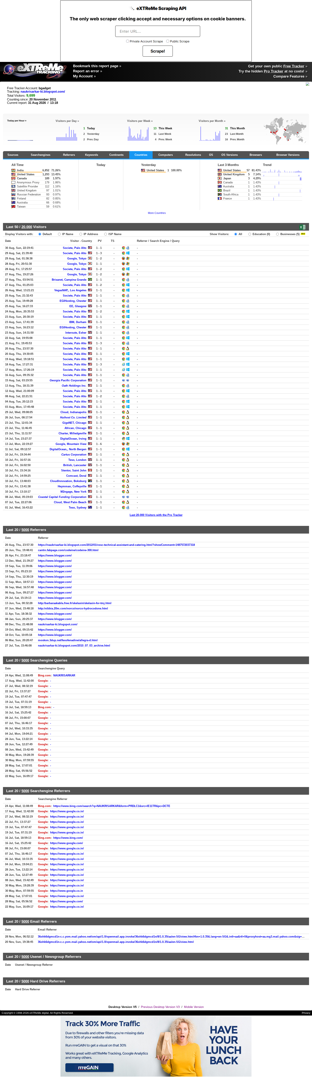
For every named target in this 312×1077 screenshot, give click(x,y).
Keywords (91, 154)
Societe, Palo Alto (74, 247)
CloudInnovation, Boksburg (68, 481)
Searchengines (40, 154)
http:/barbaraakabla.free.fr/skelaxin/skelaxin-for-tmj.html (74, 603)
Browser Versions (287, 154)
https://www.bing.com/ (68, 837)
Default (47, 234)
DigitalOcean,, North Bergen (68, 449)
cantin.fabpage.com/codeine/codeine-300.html (68, 550)
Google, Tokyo (76, 258)
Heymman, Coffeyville (72, 486)
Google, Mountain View (71, 444)
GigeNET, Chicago (74, 422)
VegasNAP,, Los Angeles (70, 290)
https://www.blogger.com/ (55, 555)
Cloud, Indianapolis (73, 412)
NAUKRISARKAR (64, 675)
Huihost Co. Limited (73, 417)
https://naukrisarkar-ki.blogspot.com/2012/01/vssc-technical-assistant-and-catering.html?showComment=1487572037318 (116, 544)
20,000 (26, 227)
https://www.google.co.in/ (67, 811)
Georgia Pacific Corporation (68, 380)
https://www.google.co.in (66, 890)
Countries (141, 154)
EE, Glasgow (77, 306)
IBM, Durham (77, 322)
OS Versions (229, 154)
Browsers (256, 154)
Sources (12, 154)
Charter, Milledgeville (72, 433)
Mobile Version (194, 1007)
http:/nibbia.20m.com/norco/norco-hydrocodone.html (73, 608)
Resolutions (193, 154)
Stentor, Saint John (73, 470)
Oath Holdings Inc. (74, 385)
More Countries (157, 213)
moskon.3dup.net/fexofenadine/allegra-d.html (68, 640)
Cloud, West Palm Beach (70, 502)
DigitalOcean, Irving (73, 438)
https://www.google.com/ (66, 843)
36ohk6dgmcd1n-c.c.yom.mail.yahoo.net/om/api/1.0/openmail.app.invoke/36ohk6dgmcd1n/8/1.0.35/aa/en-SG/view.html (116, 941)
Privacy (306, 1013)
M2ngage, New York (73, 491)
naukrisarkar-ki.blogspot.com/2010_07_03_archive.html (74, 645)
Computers (165, 154)
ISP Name (114, 234)
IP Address (90, 234)
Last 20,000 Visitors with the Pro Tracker (156, 515)
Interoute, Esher (75, 332)
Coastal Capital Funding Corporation (62, 497)
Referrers (69, 154)
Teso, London (77, 459)
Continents (116, 154)
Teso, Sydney (77, 507)
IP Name (67, 234)
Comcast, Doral (76, 475)
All (240, 234)
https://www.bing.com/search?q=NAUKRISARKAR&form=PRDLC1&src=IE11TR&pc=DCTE (111, 806)
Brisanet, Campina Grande (69, 279)
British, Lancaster (74, 465)
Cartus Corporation (73, 454)
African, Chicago (75, 428)
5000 (25, 530)
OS (211, 154)
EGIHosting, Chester (73, 300)
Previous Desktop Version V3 (160, 1007)
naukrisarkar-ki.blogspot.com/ (43, 91)
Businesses (289, 234)
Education (261, 234)
